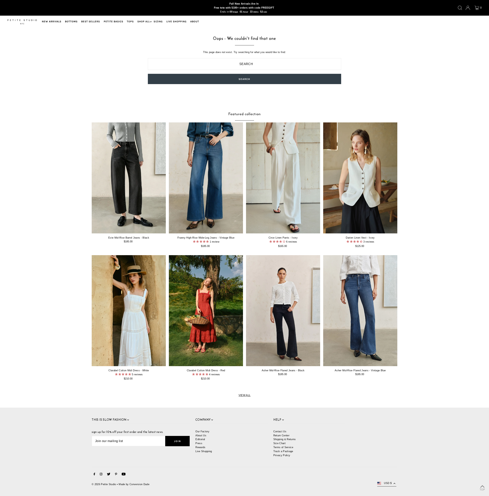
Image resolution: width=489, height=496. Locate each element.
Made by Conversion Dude (134, 484)
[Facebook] (94, 475)
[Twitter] (108, 475)
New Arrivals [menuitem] (51, 21)
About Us (200, 435)
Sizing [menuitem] (158, 21)
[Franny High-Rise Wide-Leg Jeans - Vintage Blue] (206, 177)
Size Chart (279, 443)
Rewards (200, 447)
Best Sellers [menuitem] (90, 21)
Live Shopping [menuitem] (176, 21)
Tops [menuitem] (130, 21)
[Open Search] (460, 8)
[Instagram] (101, 475)
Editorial (200, 439)
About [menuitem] (194, 21)
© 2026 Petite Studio (104, 484)
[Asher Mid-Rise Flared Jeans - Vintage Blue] (360, 310)
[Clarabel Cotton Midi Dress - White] (129, 310)
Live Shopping (203, 451)
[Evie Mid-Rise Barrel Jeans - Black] (129, 177)
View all (245, 395)
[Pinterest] (116, 475)
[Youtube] (123, 475)
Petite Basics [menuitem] (113, 21)
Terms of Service (283, 447)
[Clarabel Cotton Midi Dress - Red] (206, 310)
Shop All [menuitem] (143, 21)
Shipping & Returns (284, 439)
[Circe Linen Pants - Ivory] (283, 177)
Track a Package (283, 451)
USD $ (388, 483)
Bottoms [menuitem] (71, 21)
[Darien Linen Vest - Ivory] (360, 177)
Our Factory (202, 431)
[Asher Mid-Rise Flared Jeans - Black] (283, 310)
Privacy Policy (281, 455)
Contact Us (279, 431)
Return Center (281, 435)
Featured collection (244, 114)
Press (198, 443)
